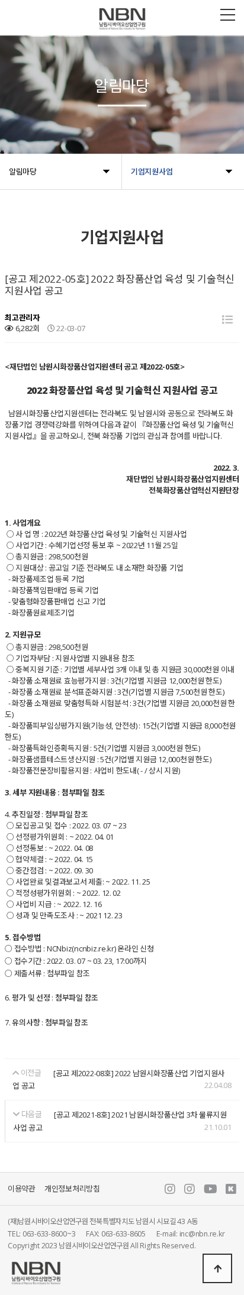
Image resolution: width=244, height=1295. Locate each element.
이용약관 (22, 1189)
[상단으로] (217, 1268)
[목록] (227, 319)
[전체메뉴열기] (227, 15)
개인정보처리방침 (72, 1189)
